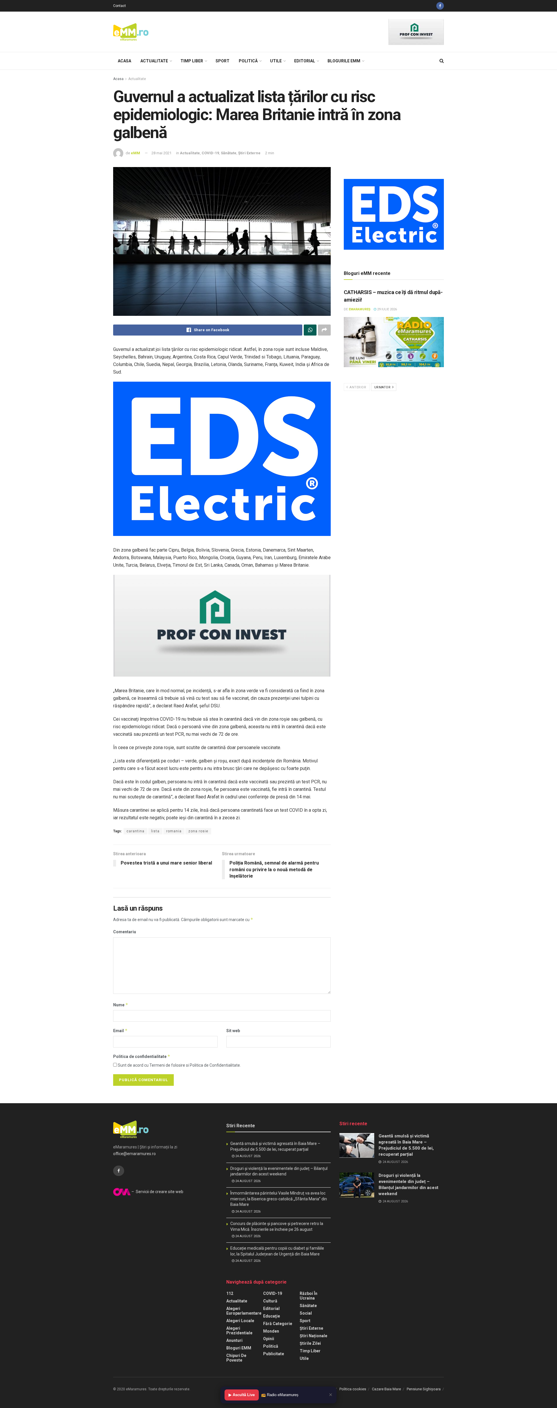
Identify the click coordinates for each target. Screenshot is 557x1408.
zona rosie (198, 831)
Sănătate (228, 153)
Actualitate (154, 61)
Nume (120, 1004)
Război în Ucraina (308, 1295)
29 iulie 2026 (386, 309)
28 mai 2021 (161, 153)
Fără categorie (277, 1323)
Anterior (357, 387)
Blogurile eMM (344, 61)
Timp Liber (191, 61)
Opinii (268, 1338)
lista (155, 831)
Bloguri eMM (238, 1348)
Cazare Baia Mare (386, 1389)
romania (174, 831)
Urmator (383, 387)
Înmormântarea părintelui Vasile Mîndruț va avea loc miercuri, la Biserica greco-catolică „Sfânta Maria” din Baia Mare (278, 1199)
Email (120, 1030)
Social (306, 1313)
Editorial (304, 61)
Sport (222, 61)
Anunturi (234, 1340)
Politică (248, 61)
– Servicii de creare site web (157, 1191)
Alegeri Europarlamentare (243, 1310)
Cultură (270, 1301)
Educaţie (271, 1316)
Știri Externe (249, 153)
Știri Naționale (313, 1335)
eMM (135, 153)
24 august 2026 (247, 1156)
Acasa (124, 61)
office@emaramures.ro (134, 1153)
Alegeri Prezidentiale (239, 1330)
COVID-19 (210, 153)
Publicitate (273, 1353)
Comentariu (124, 931)
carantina (135, 831)
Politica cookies (352, 1389)
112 (229, 1293)
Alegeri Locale (240, 1320)
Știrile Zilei (310, 1343)
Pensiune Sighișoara (424, 1389)
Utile (276, 61)
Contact (119, 6)
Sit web (233, 1030)
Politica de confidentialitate (141, 1056)
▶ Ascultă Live (242, 1395)
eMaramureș (359, 309)
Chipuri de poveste (236, 1357)
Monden (271, 1331)
